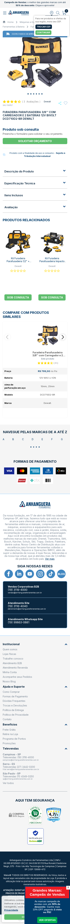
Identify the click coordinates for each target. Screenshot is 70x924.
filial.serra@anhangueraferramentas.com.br (21, 769)
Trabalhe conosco (13, 658)
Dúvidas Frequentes (14, 700)
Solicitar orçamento (35, 141)
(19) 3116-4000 (17, 589)
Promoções (9, 743)
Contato (7, 719)
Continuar (43, 32)
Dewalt (47, 101)
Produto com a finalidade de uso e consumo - (37, 154)
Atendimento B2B (12, 663)
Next (63, 337)
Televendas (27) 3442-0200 (19, 766)
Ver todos (8, 783)
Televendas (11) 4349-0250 (18, 776)
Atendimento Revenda (15, 667)
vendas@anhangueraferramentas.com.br (25, 593)
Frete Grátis (9, 729)
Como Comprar (11, 691)
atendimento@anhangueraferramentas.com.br (27, 609)
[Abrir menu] (5, 13)
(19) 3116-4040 (18, 606)
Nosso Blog (9, 681)
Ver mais (50, 558)
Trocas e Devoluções (15, 705)
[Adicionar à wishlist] (65, 103)
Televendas (11, 748)
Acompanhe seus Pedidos (17, 676)
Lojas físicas (9, 653)
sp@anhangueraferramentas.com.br (18, 779)
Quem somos (10, 649)
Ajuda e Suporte (14, 686)
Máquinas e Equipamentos (33, 22)
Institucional (11, 644)
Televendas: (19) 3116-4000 (18, 757)
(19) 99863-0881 (18, 622)
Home (10, 22)
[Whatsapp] (59, 103)
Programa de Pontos (14, 738)
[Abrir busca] (58, 13)
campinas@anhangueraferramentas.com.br (21, 760)
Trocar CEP (43, 26)
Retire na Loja (10, 734)
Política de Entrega (13, 710)
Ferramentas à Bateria (13, 26)
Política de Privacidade (16, 714)
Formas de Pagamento (15, 696)
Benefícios (10, 724)
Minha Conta (10, 672)
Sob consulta (18, 297)
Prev (7, 337)
